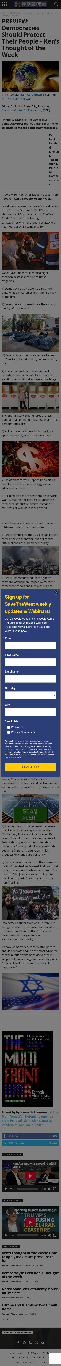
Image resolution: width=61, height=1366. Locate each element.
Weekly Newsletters (23, 732)
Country (10, 688)
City (7, 704)
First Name (12, 655)
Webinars (17, 727)
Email (8, 638)
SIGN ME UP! (30, 767)
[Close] (57, 592)
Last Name (12, 671)
